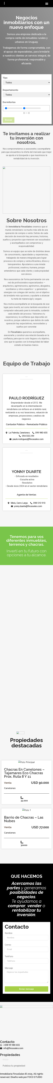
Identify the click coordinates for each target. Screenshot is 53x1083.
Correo (8, 945)
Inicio (5, 1059)
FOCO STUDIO (34, 1077)
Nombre (8, 933)
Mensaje (9, 968)
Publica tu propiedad (14, 1065)
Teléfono (9, 956)
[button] (46, 3)
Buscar (8, 120)
